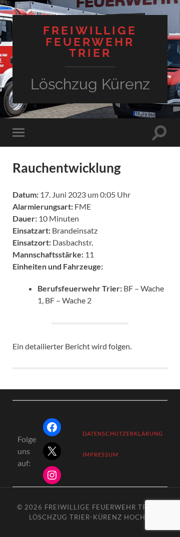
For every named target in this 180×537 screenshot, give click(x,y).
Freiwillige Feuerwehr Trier (90, 41)
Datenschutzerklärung (122, 433)
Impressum (100, 454)
